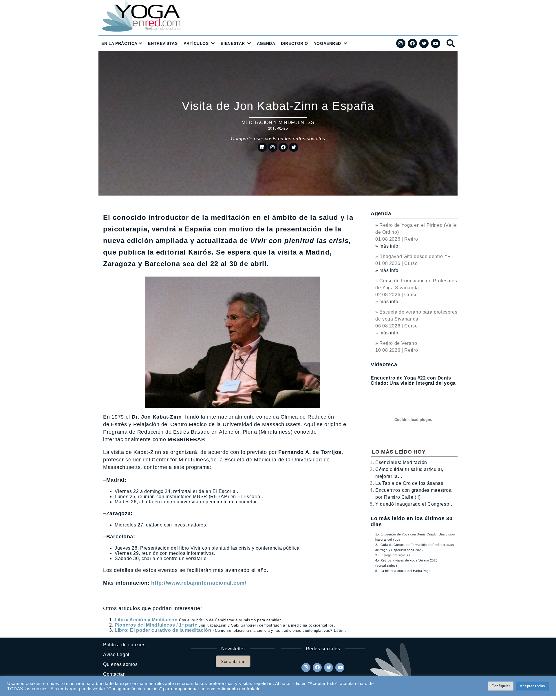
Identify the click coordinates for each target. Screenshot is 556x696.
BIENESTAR (233, 43)
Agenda (381, 213)
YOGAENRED (327, 43)
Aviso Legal (116, 654)
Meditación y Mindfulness (278, 122)
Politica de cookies (124, 644)
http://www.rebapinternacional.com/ (198, 583)
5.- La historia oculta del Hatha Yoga (402, 570)
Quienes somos (120, 664)
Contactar (114, 674)
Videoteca (384, 364)
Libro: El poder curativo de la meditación (163, 630)
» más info (386, 246)
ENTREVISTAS (163, 43)
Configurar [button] (500, 686)
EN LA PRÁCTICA (119, 43)
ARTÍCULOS (196, 43)
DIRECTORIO (294, 43)
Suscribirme (233, 661)
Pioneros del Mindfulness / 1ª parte (156, 625)
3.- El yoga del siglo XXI (393, 555)
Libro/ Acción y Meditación (146, 619)
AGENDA (266, 43)
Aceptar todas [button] (532, 686)
